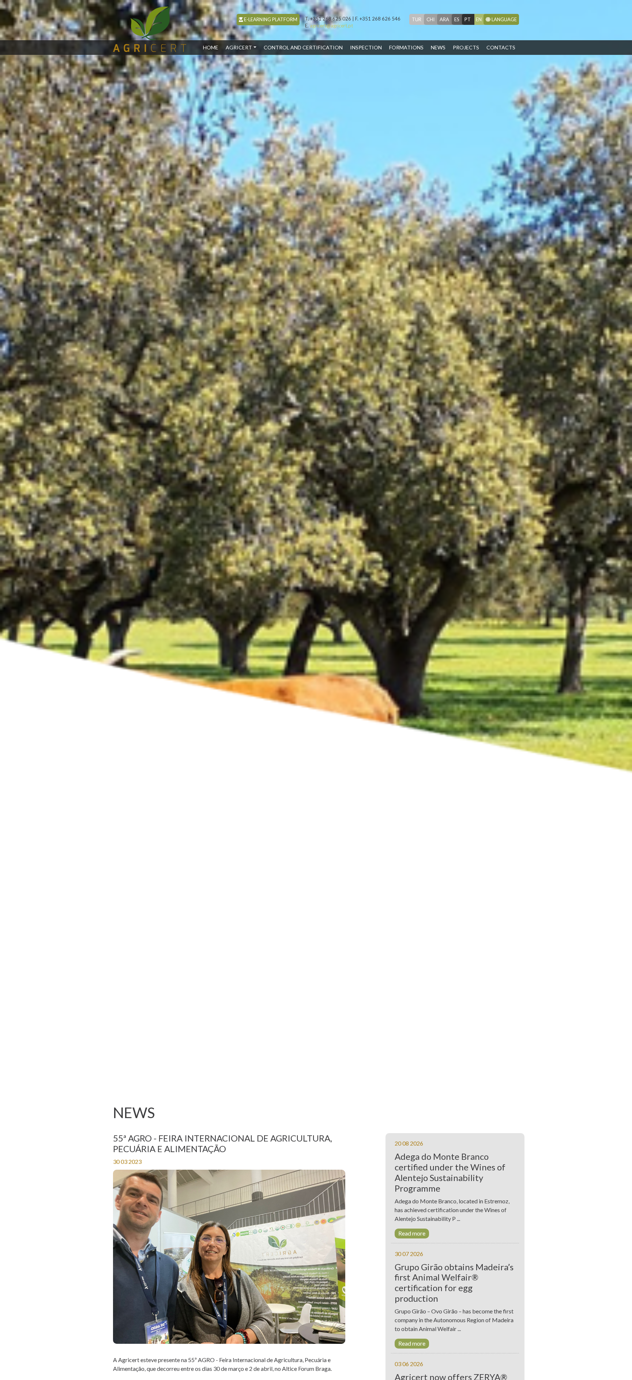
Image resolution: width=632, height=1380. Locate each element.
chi (430, 19)
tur (416, 19)
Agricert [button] (239, 47)
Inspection (366, 47)
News (438, 47)
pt (467, 19)
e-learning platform (270, 19)
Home (212, 47)
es (456, 19)
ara (444, 19)
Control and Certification (303, 47)
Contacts (500, 47)
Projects (466, 47)
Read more (411, 1233)
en (479, 19)
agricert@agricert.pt (329, 26)
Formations (406, 47)
